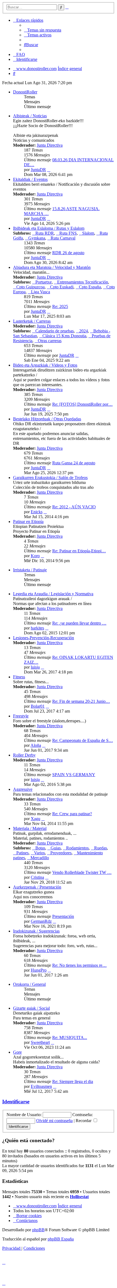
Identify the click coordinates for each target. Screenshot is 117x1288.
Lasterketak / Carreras (32, 321)
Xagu (35, 818)
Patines (22, 853)
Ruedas (100, 848)
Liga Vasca (40, 291)
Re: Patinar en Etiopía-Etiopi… (79, 551)
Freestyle (21, 716)
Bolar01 (38, 706)
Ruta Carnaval (63, 238)
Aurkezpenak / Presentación (37, 887)
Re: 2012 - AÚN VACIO (74, 507)
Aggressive (22, 789)
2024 (83, 331)
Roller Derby (24, 755)
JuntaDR (38, 169)
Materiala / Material (30, 828)
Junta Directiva (50, 145)
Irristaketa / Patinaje (30, 570)
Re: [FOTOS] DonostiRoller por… (82, 404)
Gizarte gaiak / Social (31, 1008)
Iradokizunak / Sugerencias (36, 931)
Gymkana (36, 238)
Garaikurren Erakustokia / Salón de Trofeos (50, 477)
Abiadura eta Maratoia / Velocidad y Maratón (52, 267)
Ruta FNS (68, 233)
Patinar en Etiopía (28, 521)
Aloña (35, 745)
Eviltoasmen (41, 1086)
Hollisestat (79, 1196)
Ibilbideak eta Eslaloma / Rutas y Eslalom (48, 228)
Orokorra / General (29, 984)
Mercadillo (39, 857)
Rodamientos (77, 848)
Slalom (88, 233)
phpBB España (61, 1239)
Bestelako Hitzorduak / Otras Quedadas (47, 419)
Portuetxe (43, 282)
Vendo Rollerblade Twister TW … (82, 872)
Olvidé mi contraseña (54, 1120)
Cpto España (90, 287)
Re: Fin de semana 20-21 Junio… (81, 701)
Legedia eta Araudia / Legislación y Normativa (53, 593)
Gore (17, 1052)
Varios (39, 853)
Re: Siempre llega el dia (72, 1081)
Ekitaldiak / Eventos (30, 179)
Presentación (63, 916)
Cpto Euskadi (61, 287)
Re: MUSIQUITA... (69, 1037)
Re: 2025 (60, 306)
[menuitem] (42, 30)
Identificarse (15, 1101)
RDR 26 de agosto (68, 252)
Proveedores (61, 853)
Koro (35, 555)
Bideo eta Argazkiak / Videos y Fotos (45, 365)
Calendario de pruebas (54, 331)
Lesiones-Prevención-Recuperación (43, 637)
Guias (56, 848)
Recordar (84, 1120)
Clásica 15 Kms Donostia (64, 335)
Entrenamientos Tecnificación (82, 282)
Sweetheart (40, 1042)
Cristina (37, 877)
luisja (35, 667)
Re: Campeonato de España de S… (82, 740)
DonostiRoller (25, 92)
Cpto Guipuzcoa (30, 287)
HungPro (39, 970)
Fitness (19, 677)
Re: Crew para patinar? (72, 813)
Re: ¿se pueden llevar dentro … (79, 623)
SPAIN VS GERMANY (73, 774)
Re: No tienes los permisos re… (79, 965)
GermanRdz (41, 921)
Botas (40, 848)
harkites (37, 628)
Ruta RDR (44, 233)
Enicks (36, 511)
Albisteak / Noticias (30, 116)
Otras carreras (49, 340)
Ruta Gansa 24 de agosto (73, 463)
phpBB (38, 1229)
